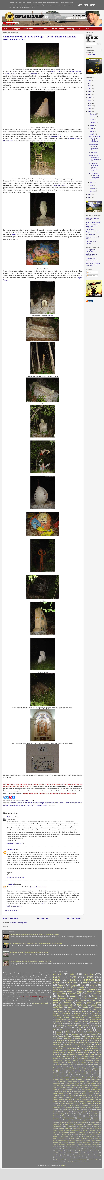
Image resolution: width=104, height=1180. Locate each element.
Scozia (82, 1081)
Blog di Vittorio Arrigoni (93, 222)
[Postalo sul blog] (51, 805)
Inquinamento (65, 1024)
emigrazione (77, 1036)
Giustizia (56, 989)
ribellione (90, 1030)
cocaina (79, 1118)
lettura (55, 1024)
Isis (77, 1136)
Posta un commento (11, 910)
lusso (60, 1124)
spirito (79, 1050)
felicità (89, 992)
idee (55, 982)
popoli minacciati (69, 1069)
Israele (87, 1136)
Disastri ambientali (90, 998)
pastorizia (75, 1075)
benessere (83, 1095)
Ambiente (13, 803)
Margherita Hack (62, 1138)
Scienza (83, 1114)
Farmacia (55, 1136)
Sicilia (91, 1093)
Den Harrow (82, 1134)
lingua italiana (78, 1155)
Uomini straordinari (60, 998)
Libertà (67, 803)
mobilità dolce (95, 1067)
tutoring (67, 1161)
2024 (90, 80)
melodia (63, 1157)
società (61, 1128)
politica (56, 977)
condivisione (94, 1034)
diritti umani (79, 1083)
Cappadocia (56, 1089)
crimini (55, 1036)
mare (86, 1013)
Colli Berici (94, 1105)
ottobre (92, 120)
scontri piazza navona (81, 1159)
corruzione (93, 987)
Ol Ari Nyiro (77, 1112)
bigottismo (56, 1044)
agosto (92, 125)
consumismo (66, 1013)
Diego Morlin (55, 71)
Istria (93, 1136)
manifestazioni (84, 1040)
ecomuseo (33, 74)
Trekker (9, 817)
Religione (56, 1073)
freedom (94, 1150)
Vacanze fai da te (91, 261)
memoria (88, 1124)
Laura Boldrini (67, 1091)
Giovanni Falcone (58, 1079)
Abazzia (98, 1103)
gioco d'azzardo (70, 1152)
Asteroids (85, 1105)
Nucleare (83, 1062)
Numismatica (67, 1112)
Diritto (98, 992)
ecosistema (65, 1036)
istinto (82, 1048)
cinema (79, 1097)
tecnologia (87, 1044)
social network (83, 1042)
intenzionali (56, 1155)
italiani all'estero (92, 1048)
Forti (54, 1071)
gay (98, 1073)
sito (43, 903)
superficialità (95, 1085)
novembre (93, 117)
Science (76, 1114)
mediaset (67, 1060)
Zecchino (75, 1095)
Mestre (84, 1091)
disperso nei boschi (56, 136)
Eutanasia (96, 1134)
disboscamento (92, 1046)
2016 (90, 91)
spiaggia (59, 1032)
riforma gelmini (70, 1042)
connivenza (61, 994)
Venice (96, 1081)
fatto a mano (86, 1150)
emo (67, 1150)
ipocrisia (85, 983)
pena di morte (57, 1069)
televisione (67, 1028)
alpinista (65, 1064)
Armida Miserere (63, 1132)
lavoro (59, 1009)
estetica (96, 1120)
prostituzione (97, 1101)
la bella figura (59, 1085)
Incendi (70, 1071)
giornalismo (94, 1021)
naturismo (96, 1124)
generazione (56, 1067)
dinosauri (84, 1148)
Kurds (54, 1138)
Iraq (70, 1109)
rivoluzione (70, 982)
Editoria (96, 1069)
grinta (84, 996)
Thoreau (64, 1116)
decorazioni (72, 1148)
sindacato (75, 1085)
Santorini (83, 1093)
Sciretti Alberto (70, 989)
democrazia (92, 989)
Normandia (84, 1138)
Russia (69, 1114)
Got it (92, 5)
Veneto (45, 805)
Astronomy (63, 1087)
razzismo (96, 1075)
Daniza (65, 1089)
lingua (55, 1124)
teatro (54, 1087)
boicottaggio (95, 1144)
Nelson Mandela (96, 1079)
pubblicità (73, 1126)
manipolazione (83, 1067)
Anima (84, 1011)
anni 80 (87, 1116)
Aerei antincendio (75, 1130)
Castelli (55, 1062)
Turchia (68, 1095)
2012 (90, 103)
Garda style (93, 153)
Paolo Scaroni (94, 1062)
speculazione (60, 1019)
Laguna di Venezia (95, 1019)
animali (94, 1005)
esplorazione (75, 994)
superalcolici (76, 1128)
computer (96, 1118)
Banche (77, 1038)
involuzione (67, 1044)
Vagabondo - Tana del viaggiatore (93, 264)
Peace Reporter (91, 258)
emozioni (55, 803)
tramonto (58, 1056)
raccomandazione (86, 1075)
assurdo (75, 998)
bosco (54, 1146)
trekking (77, 1028)
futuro (83, 985)
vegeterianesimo (75, 1161)
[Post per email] (33, 800)
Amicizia (93, 1000)
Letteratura (59, 1021)
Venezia (97, 994)
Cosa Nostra (85, 1077)
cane (65, 1146)
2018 (90, 86)
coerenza (79, 1064)
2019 (90, 83)
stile (78, 1103)
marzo (92, 185)
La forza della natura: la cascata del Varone (93, 147)
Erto (78, 1089)
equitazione (95, 1097)
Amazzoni (92, 1130)
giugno (92, 131)
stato (69, 1019)
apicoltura (96, 1116)
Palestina (85, 1112)
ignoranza (59, 1026)
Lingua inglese (88, 1071)
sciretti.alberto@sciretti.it (40, 1003)
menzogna (85, 1099)
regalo (56, 1159)
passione (84, 1009)
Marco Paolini (8, 141)
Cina (69, 1134)
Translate (92, 54)
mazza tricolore (69, 1124)
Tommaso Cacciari (75, 1142)
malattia (67, 1085)
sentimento (72, 1007)
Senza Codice (90, 234)
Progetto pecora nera (92, 232)
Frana (83, 1107)
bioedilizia (56, 1118)
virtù (82, 989)
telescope (85, 1128)
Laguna (73, 1079)
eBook (61, 1150)
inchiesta (87, 1036)
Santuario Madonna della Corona (66, 1140)
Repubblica (69, 1093)
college (97, 1146)
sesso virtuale (70, 1103)
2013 (90, 100)
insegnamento (95, 1122)
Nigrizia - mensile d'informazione (91, 255)
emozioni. (76, 1120)
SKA (54, 1140)
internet (77, 1099)
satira (62, 1159)
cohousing (87, 1118)
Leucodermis (90, 229)
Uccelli (89, 1081)
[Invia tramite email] (50, 805)
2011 (89, 106)
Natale (60, 1112)
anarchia (98, 1024)
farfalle (78, 1150)
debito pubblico (58, 1011)
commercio (56, 1148)
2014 (90, 97)
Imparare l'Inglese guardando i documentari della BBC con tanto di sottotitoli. (35, 934)
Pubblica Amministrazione (92, 1038)
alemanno (50, 315)
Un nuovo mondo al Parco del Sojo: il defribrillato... (95, 139)
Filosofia (86, 1052)
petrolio (99, 1157)
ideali (92, 1054)
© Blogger (16, 29)
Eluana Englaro (67, 1107)
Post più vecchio (74, 918)
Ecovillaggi (95, 1077)
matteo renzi (57, 1015)
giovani (57, 974)
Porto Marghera (60, 1081)
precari (95, 1026)
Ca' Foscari (79, 1032)
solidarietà (56, 1028)
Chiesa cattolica (80, 1019)
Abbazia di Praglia (64, 1130)
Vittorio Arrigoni (65, 1030)
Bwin (93, 1132)
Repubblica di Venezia (93, 1032)
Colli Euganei (88, 1069)
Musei (80, 803)
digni (78, 1148)
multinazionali (73, 1101)
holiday (79, 1152)
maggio (92, 134)
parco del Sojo (31, 805)
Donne (76, 1021)
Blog (91, 1011)
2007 (90, 197)
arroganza (94, 1042)
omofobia (81, 1101)
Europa (77, 1107)
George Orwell (64, 1136)
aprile (92, 182)
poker (66, 1126)
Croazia (75, 1134)
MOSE (92, 1056)
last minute (64, 1155)
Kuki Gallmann (96, 1089)
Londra (79, 1079)
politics (89, 1101)
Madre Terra (82, 1005)
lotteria (85, 1155)
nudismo (83, 1157)
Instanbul (64, 1109)
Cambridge (71, 1009)
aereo (71, 1116)
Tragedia (95, 1013)
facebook (91, 1073)
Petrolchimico (95, 1112)
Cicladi (76, 1056)
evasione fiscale (58, 1099)
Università (82, 1000)
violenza (87, 994)
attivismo (93, 985)
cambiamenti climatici (68, 1118)
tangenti (97, 1159)
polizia (55, 1003)
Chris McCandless (74, 1052)
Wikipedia (61, 1144)
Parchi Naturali (21, 805)
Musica (74, 985)
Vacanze (73, 996)
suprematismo (87, 1050)
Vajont (63, 1073)
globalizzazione (57, 1060)
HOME (6, 29)
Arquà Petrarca (74, 1105)
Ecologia (41, 803)
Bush (88, 1132)
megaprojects (79, 1124)
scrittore (89, 1060)
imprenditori (70, 1026)
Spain (93, 1140)
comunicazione (81, 1073)
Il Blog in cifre (41, 29)
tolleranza (91, 1103)
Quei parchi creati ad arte (38, 887)
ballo (92, 1058)
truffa (61, 1161)
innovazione (96, 1152)
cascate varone (74, 1146)
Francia (89, 1107)
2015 (90, 94)
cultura (35, 803)
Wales (54, 1144)
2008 (90, 194)
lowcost (91, 1155)
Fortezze (56, 1054)
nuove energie (69, 1050)
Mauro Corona (73, 138)
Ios (63, 1054)
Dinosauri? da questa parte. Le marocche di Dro (95, 158)
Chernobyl (63, 1134)
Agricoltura (61, 1046)
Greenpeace (84, 1056)
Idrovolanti (56, 1109)
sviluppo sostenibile (65, 1005)
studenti (79, 1003)
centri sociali (84, 1146)
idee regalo (87, 1152)
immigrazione (84, 1122)
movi (77, 1157)
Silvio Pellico (80, 1140)
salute (62, 1103)
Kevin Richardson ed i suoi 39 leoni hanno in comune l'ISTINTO (30, 961)
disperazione (88, 1064)
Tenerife (66, 1142)
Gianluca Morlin (75, 71)
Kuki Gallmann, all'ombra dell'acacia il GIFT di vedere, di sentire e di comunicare (36, 943)
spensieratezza (84, 1085)
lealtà (99, 1054)
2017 (90, 89)
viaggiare (98, 1044)
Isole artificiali (86, 1089)
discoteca (91, 1148)
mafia (76, 1011)
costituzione (64, 1148)
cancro (62, 1097)
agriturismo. (79, 1116)
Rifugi (76, 1093)
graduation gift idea (66, 1122)
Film (71, 1046)
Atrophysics (73, 1132)
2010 (90, 109)
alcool (76, 1058)
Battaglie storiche (59, 1052)
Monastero (92, 1109)
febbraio (92, 188)
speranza (68, 1128)
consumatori (72, 1040)
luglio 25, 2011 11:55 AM (15, 906)
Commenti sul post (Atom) (18, 923)
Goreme (96, 1107)
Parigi (90, 1138)
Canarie (96, 1087)
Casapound (75, 1034)
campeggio (56, 1083)
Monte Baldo (71, 1054)
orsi (69, 1075)
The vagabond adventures (90, 250)
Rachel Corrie (72, 1081)
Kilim (74, 1109)
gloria (89, 1003)
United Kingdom (86, 1142)
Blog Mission (28, 29)
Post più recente (10, 918)
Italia (67, 1079)
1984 (96, 1050)
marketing (98, 1155)
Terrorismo (56, 1116)
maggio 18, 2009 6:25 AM (15, 877)
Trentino (61, 1095)
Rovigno (97, 1138)
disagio (81, 987)
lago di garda (73, 1067)
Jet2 (98, 1136)
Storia (94, 996)
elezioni (96, 1064)
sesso (55, 1128)
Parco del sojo (10, 74)
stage (90, 1159)
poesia (87, 1026)
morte (79, 1026)
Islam (82, 1136)
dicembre (93, 114)
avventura (69, 1000)
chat (91, 1146)
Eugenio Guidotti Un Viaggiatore (92, 226)
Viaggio (80, 992)
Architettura (20, 803)
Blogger (62, 1165)
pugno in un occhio (79, 1060)
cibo (63, 1083)
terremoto (55, 1161)
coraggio (97, 983)
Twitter (86, 29)
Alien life (85, 1130)
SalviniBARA (57, 1064)
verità (73, 977)
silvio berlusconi (78, 1017)
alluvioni (80, 1144)
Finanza (84, 1021)
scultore (39, 805)
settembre (93, 122)
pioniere (77, 1044)
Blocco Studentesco (84, 1087)
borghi (30, 803)
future (62, 1152)
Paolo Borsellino (58, 1093)
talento (84, 1103)
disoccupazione (83, 1054)
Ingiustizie (89, 979)
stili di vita (56, 1077)
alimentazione (84, 1058)
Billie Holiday (82, 1132)
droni (56, 1150)
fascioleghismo (71, 1048)
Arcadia (79, 1069)
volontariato (65, 1077)
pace (68, 1011)
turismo (96, 1060)
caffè (60, 1146)
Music (97, 1071)
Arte (26, 803)
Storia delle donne (66, 1058)
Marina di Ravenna (74, 1138)
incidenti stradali (90, 1083)
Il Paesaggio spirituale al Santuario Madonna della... (93, 167)
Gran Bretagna (96, 1015)
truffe (58, 1038)
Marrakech (77, 1091)
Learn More (83, 5)
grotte (76, 1122)
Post (89, 272)
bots (97, 1058)
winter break (85, 1161)
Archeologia (67, 1038)
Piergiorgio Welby (58, 1114)
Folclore (61, 803)
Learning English (73, 29)
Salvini (95, 1009)
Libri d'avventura (57, 29)
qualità (81, 1126)
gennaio (92, 191)
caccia (72, 1064)
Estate (85, 1015)
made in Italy (57, 1050)
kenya (99, 1083)
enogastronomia (86, 1120)
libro (81, 1030)
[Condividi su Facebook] (54, 805)
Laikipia (57, 1091)
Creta (62, 1062)
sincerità (70, 987)
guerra (98, 1003)
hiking (64, 1067)
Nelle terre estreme (94, 1017)
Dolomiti (71, 1089)
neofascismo (58, 1007)
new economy (57, 1126)
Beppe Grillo (68, 1056)
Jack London (78, 1071)
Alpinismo (68, 1032)
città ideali (71, 1073)
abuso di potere (70, 1144)
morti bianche (70, 1157)
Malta (69, 1062)
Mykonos (86, 1079)
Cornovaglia (56, 1107)
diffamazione (70, 1083)
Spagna (88, 1140)
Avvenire (72, 1087)
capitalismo (70, 1097)
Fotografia (57, 1000)
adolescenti (77, 1013)
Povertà (88, 1024)
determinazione (57, 1120)
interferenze (68, 1099)
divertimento (58, 992)
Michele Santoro (94, 1091)
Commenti (91, 276)
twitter (66, 1034)
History (72, 1136)
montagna (73, 803)
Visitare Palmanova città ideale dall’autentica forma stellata (29, 952)
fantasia (72, 1150)
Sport (84, 1034)
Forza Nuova (62, 1071)
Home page (42, 918)
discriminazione (58, 1048)
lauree (70, 1155)
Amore (69, 992)
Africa (68, 1021)
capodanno (60, 1040)
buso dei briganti (60, 185)
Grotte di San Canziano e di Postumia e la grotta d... (94, 176)
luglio (92, 128)
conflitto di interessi (62, 1017)
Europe (90, 1134)
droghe (86, 1097)
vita (91, 1128)
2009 (90, 111)
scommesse (69, 1159)
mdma (56, 1157)
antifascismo (75, 1015)
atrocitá (80, 1046)
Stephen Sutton (94, 1114)
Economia (67, 1003)
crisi (72, 974)
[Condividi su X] (53, 805)
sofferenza (97, 1036)
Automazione (75, 1077)
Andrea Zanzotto (61, 1105)
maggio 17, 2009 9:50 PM (15, 843)
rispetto (58, 1034)
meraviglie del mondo (59, 1075)
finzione (55, 1122)
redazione (10, 849)
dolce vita (98, 1148)
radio (56, 1103)
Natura (5, 805)
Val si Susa (96, 1142)
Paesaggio (12, 805)
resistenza (88, 1126)
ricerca (98, 1030)
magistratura (78, 1024)
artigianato (87, 1144)
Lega (75, 1030)
